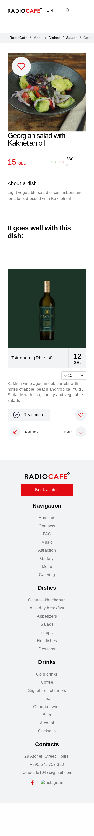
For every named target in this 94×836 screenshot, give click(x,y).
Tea (47, 698)
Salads (72, 38)
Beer (47, 715)
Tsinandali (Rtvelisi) (32, 357)
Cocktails (47, 731)
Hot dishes (47, 641)
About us (47, 518)
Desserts (47, 649)
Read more (34, 415)
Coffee (47, 682)
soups (47, 633)
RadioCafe (18, 38)
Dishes (54, 38)
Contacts (47, 526)
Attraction (47, 550)
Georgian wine (47, 707)
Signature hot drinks (47, 690)
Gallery (47, 558)
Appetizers (47, 616)
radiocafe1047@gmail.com (47, 772)
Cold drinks (47, 674)
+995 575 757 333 (47, 764)
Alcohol (47, 723)
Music (46, 542)
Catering (47, 575)
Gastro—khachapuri (47, 600)
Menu (38, 38)
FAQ (47, 534)
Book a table (47, 490)
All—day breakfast (47, 608)
